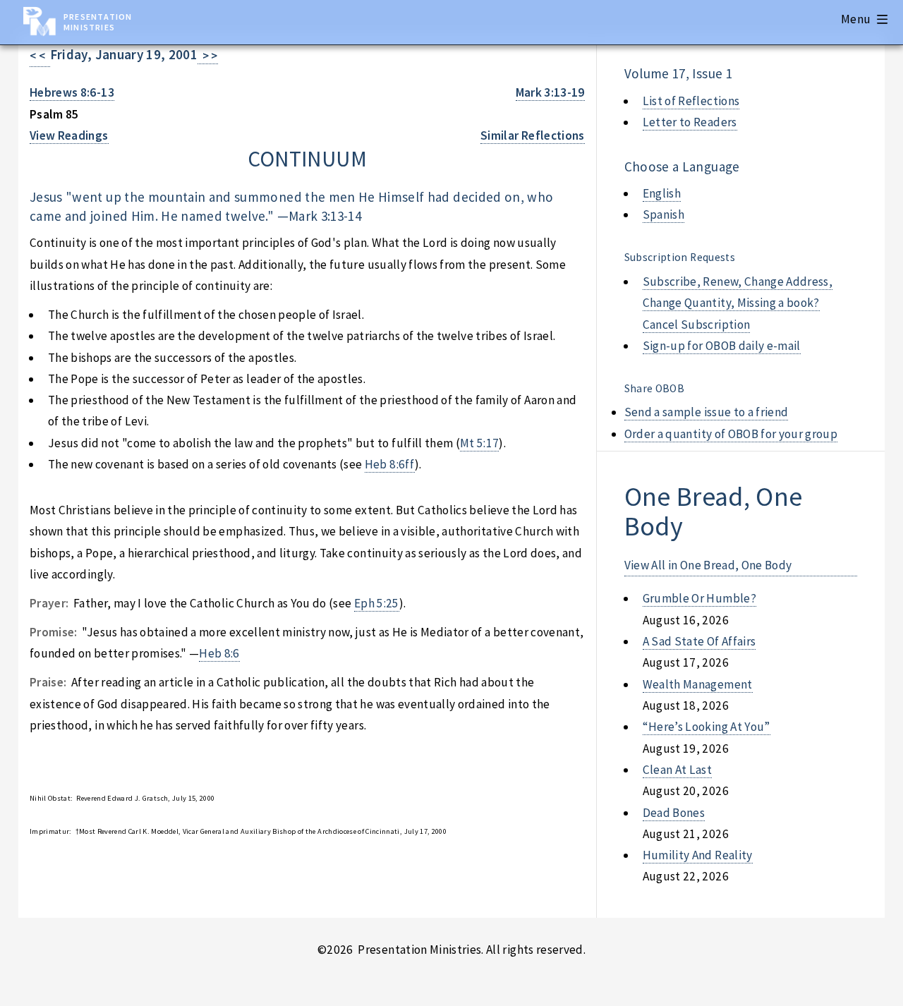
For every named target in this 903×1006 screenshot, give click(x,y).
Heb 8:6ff (390, 464)
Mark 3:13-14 (325, 215)
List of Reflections (691, 101)
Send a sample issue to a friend (706, 412)
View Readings (69, 135)
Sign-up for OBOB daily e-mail (722, 345)
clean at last (678, 769)
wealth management (698, 684)
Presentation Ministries (97, 21)
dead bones (674, 812)
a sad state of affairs (699, 641)
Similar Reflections (532, 135)
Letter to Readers (690, 122)
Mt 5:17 (479, 443)
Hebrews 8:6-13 (72, 92)
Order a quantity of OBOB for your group (731, 434)
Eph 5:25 (376, 603)
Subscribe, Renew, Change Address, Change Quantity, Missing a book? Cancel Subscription (737, 303)
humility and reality (698, 855)
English (662, 193)
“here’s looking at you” (706, 726)
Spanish (663, 214)
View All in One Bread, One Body (708, 565)
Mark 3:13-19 (550, 92)
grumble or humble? (699, 598)
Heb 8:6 (219, 653)
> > (208, 55)
